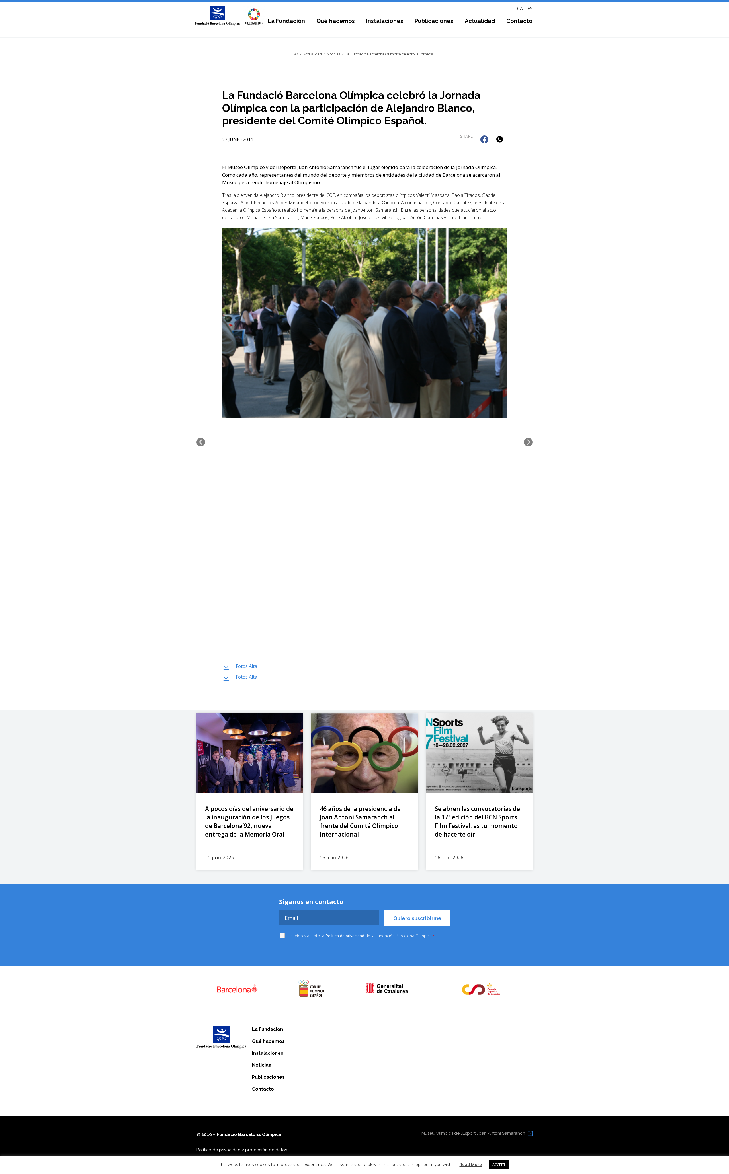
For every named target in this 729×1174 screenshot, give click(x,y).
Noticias (261, 1065)
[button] (484, 139)
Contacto (519, 21)
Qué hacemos (335, 21)
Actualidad (480, 21)
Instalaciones (384, 21)
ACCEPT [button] (498, 1164)
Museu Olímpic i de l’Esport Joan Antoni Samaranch (473, 1133)
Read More (471, 1164)
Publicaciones (434, 21)
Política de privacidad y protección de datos (241, 1149)
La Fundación (286, 21)
